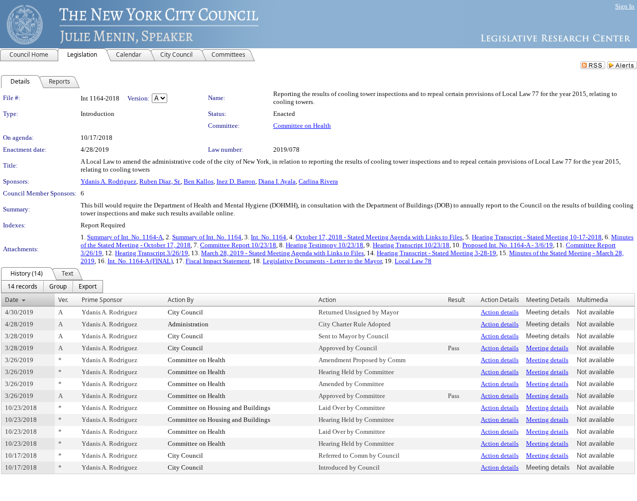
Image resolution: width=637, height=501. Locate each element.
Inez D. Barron (235, 181)
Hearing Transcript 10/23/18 (411, 245)
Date (11, 300)
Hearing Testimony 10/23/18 (324, 245)
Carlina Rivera (318, 181)
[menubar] (52, 286)
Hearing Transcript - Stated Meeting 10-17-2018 (537, 237)
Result (456, 300)
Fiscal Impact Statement (218, 261)
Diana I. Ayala (277, 181)
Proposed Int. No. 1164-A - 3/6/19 (507, 245)
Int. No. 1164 (268, 237)
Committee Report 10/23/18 (238, 245)
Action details (500, 312)
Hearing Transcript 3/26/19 (151, 253)
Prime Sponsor (102, 300)
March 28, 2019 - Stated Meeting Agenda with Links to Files (282, 253)
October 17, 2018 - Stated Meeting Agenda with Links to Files (379, 237)
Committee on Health (302, 125)
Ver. (63, 300)
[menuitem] (22, 287)
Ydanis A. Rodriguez (108, 181)
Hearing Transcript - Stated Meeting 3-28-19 (436, 253)
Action (327, 300)
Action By (181, 300)
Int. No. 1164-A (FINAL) (140, 261)
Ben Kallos (198, 181)
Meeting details (547, 348)
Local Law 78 (413, 261)
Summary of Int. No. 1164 (206, 237)
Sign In (625, 6)
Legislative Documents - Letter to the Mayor (322, 261)
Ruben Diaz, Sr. (160, 181)
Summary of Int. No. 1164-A (125, 237)
